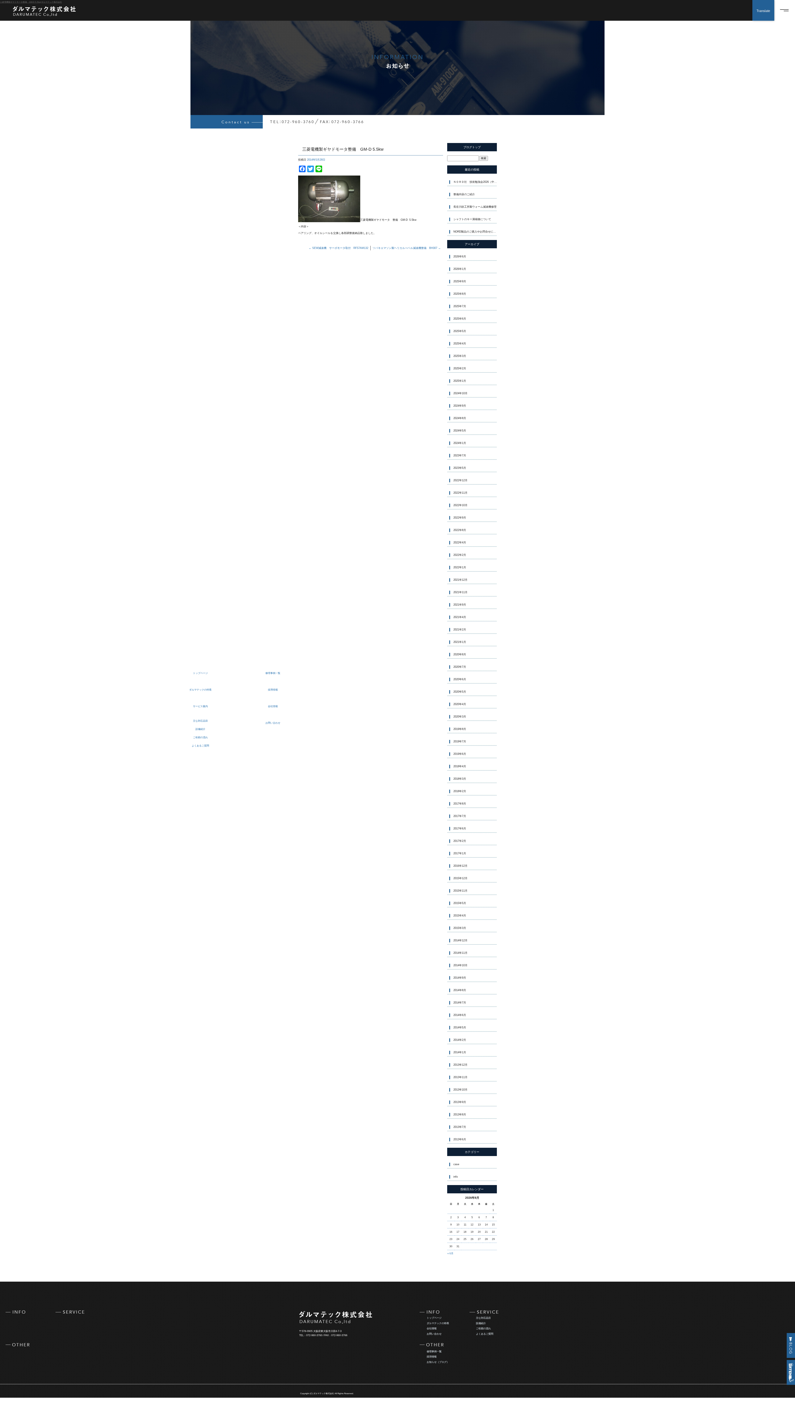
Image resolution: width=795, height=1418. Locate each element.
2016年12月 (460, 865)
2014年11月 (460, 952)
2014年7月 (459, 1002)
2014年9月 (459, 977)
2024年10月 (460, 393)
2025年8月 (459, 293)
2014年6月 (459, 1015)
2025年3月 (459, 356)
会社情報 (432, 1328)
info (455, 1176)
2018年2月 (459, 791)
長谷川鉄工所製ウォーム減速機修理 (474, 206)
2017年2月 (459, 840)
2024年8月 (459, 418)
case (456, 1164)
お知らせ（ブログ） (438, 1362)
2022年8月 (459, 530)
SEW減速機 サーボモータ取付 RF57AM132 (338, 248)
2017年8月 (459, 803)
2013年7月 (459, 1126)
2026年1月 (459, 268)
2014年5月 (459, 1027)
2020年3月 (459, 716)
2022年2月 (459, 554)
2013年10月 (460, 1089)
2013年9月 (459, 1102)
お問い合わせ (434, 1333)
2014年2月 (459, 1039)
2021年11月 (460, 592)
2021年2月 (459, 629)
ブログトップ (472, 147)
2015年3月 (459, 928)
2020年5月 (459, 691)
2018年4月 (459, 766)
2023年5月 (459, 467)
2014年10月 (460, 965)
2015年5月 (459, 903)
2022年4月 (459, 542)
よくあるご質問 (484, 1333)
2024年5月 (459, 430)
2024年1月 (459, 443)
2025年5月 (459, 331)
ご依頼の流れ (483, 1328)
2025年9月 (459, 281)
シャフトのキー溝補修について (472, 219)
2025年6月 (459, 318)
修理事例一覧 (434, 1351)
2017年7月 (459, 816)
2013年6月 (459, 1139)
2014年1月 (459, 1052)
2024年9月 (459, 405)
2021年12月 (460, 579)
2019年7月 (459, 741)
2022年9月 (459, 517)
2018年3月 (459, 778)
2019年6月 (459, 753)
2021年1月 (459, 642)
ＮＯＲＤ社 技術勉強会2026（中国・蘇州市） (475, 181)
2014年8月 (459, 990)
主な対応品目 (483, 1317)
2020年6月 (459, 679)
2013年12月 (460, 1064)
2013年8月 (459, 1114)
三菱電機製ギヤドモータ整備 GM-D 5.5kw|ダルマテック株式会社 (31, 2)
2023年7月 (459, 455)
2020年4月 (459, 704)
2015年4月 (459, 915)
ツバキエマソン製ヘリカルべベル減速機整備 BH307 (407, 248)
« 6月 (450, 1253)
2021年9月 (459, 604)
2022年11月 (460, 492)
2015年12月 (460, 878)
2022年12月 (460, 480)
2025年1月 (459, 380)
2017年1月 (459, 853)
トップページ (434, 1317)
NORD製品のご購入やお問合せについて (475, 231)
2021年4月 (459, 617)
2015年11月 (460, 890)
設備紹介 (481, 1323)
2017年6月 (459, 828)
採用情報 (432, 1356)
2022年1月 (459, 567)
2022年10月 (460, 505)
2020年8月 (459, 654)
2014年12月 (460, 940)
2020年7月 (459, 666)
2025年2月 (459, 368)
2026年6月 (459, 256)
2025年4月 (459, 343)
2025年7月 (459, 306)
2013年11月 (460, 1077)
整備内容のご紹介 (464, 194)
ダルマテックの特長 (438, 1323)
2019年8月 (459, 729)
